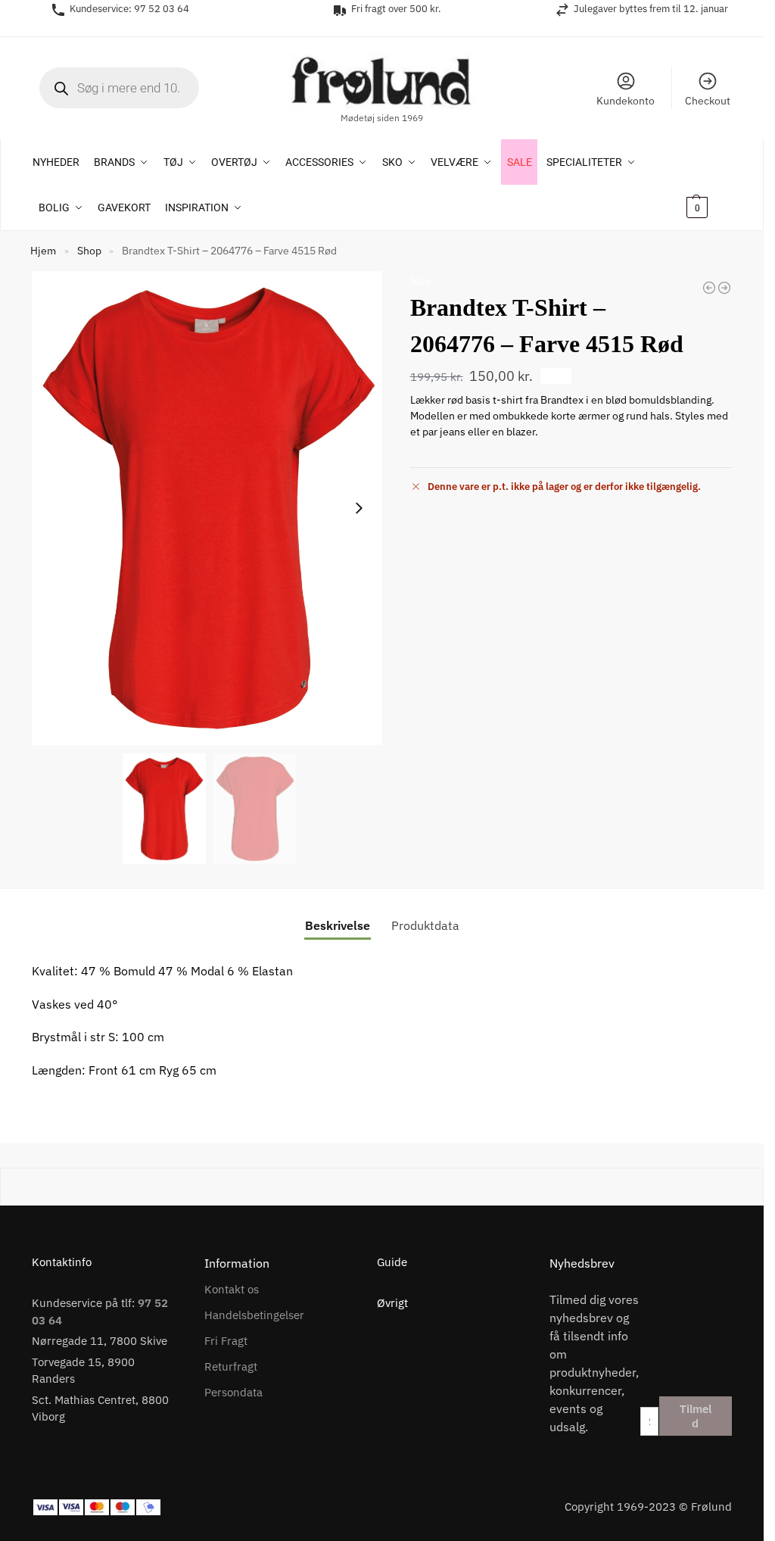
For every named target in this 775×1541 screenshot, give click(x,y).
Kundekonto (625, 101)
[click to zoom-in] (210, 508)
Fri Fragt (225, 1341)
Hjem (43, 250)
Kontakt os (231, 1289)
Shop (89, 250)
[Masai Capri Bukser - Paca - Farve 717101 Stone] (709, 287)
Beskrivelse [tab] (337, 925)
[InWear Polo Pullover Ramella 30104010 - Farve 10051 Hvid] (724, 287)
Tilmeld (695, 1416)
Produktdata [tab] (425, 925)
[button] (707, 184)
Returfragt (230, 1366)
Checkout (707, 101)
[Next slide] (359, 508)
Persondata (233, 1392)
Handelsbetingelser (254, 1315)
